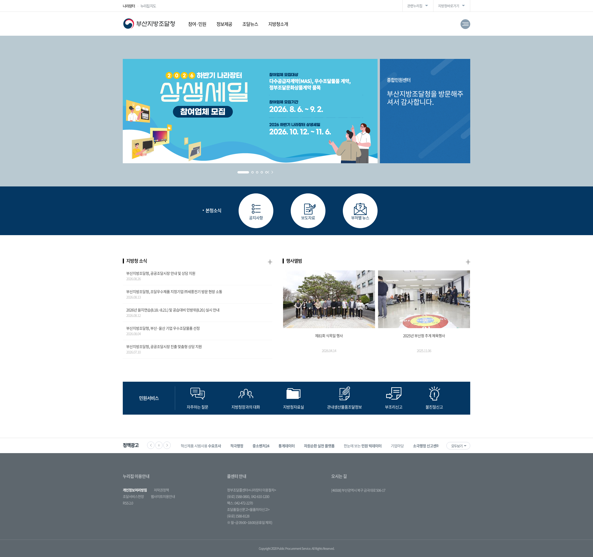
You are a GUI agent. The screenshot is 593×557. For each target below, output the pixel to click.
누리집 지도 (148, 6)
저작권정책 (161, 490)
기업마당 (397, 445)
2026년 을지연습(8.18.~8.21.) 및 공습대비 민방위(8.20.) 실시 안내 (172, 310)
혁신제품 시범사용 (201, 445)
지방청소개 (278, 24)
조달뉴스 (250, 24)
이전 (151, 445)
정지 (159, 445)
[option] (201, 445)
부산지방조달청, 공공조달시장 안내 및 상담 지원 (160, 273)
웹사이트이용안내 (163, 496)
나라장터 (129, 6)
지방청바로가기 (448, 5)
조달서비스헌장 (133, 496)
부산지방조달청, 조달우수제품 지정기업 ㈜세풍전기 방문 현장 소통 (174, 291)
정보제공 (224, 24)
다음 (167, 445)
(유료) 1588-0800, (238, 496)
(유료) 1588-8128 (238, 516)
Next (272, 172)
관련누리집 (414, 5)
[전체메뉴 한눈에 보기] (465, 24)
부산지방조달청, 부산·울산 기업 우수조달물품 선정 (163, 328)
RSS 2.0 (128, 503)
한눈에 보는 (363, 445)
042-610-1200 (260, 496)
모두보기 (456, 445)
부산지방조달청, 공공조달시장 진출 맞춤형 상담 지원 (164, 346)
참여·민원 (197, 24)
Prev (268, 172)
